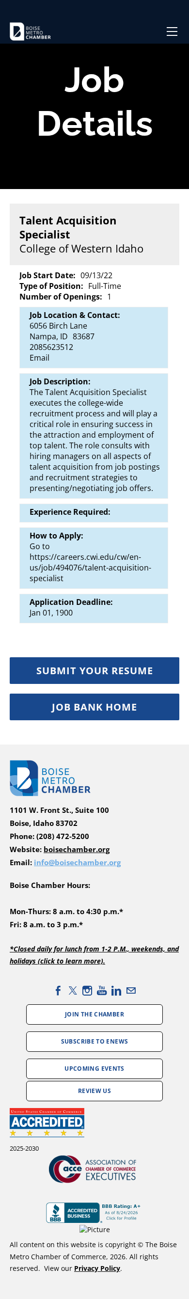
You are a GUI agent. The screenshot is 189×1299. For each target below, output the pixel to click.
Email (39, 357)
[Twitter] (73, 990)
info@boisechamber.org (77, 862)
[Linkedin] (116, 990)
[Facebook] (58, 990)
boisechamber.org (77, 849)
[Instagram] (87, 990)
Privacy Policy (97, 1268)
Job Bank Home (94, 706)
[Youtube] (102, 990)
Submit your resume (94, 670)
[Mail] (131, 990)
